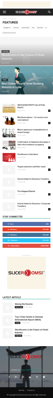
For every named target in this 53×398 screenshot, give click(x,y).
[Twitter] (43, 377)
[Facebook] (9, 377)
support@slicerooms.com (31, 370)
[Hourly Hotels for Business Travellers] (9, 182)
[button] (49, 12)
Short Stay (19, 307)
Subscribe (45, 246)
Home (5, 19)
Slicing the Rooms (24, 304)
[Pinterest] (36, 377)
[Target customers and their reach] (9, 169)
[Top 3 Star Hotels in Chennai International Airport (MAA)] (8, 320)
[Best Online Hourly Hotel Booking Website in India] (26, 89)
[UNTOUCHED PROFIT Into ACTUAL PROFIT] (9, 108)
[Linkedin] (30, 377)
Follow (46, 229)
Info (33, 28)
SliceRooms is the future (27, 154)
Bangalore (7, 28)
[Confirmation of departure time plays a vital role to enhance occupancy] (9, 145)
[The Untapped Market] (9, 194)
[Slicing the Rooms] (8, 308)
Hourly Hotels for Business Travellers (33, 179)
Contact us (31, 390)
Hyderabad (25, 28)
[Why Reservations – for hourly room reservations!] (9, 120)
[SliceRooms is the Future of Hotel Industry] (26, 60)
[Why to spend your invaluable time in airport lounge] (9, 132)
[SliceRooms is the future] (9, 157)
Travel (4, 80)
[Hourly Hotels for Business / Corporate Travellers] (9, 206)
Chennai (16, 28)
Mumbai (40, 28)
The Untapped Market (26, 191)
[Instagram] (23, 377)
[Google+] (16, 377)
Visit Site (21, 390)
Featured (5, 51)
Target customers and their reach (31, 167)
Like (47, 224)
